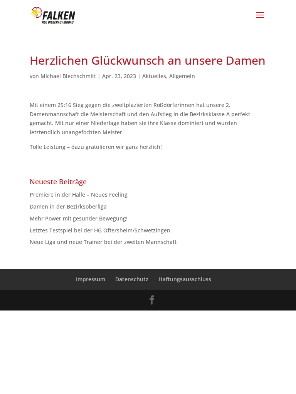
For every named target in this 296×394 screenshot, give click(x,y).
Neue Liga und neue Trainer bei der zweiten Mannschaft (106, 241)
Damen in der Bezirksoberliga (68, 206)
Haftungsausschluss (184, 279)
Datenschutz (131, 279)
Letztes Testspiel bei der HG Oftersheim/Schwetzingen (100, 230)
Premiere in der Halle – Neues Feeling (79, 194)
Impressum (90, 279)
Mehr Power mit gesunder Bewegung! (79, 218)
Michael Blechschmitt (68, 76)
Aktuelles (154, 76)
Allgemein (182, 76)
